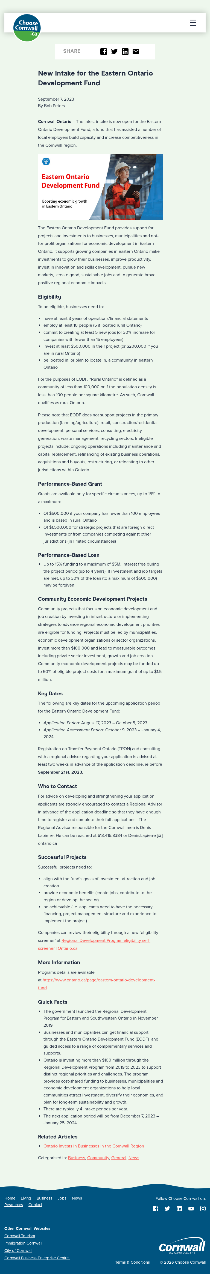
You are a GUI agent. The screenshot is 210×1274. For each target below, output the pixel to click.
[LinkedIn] (125, 51)
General (118, 1158)
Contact (35, 1204)
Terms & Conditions (132, 1262)
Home (9, 1198)
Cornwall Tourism (19, 1235)
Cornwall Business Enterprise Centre (37, 1257)
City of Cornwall (18, 1250)
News (134, 1158)
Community (98, 1158)
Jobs (62, 1198)
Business (76, 1158)
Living (26, 1198)
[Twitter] (114, 51)
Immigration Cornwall (23, 1243)
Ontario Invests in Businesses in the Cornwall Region (93, 1146)
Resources (13, 1204)
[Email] (136, 51)
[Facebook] (103, 51)
